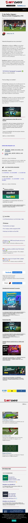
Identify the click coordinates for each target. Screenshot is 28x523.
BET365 (6, 154)
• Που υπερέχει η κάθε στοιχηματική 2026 (11, 228)
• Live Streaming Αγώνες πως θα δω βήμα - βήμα (13, 219)
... (18, 422)
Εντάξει (14, 520)
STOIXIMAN (7, 151)
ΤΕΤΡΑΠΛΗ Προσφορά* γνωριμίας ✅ (13, 71)
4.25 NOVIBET (16, 178)
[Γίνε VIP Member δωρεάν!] (11, 391)
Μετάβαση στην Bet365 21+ (9, 484)
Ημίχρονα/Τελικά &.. (7, 453)
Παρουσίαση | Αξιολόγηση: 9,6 (9, 481)
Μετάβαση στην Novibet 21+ (9, 501)
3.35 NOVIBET (14, 172)
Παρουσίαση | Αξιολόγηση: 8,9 (9, 498)
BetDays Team (10, 33)
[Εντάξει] (26, 518)
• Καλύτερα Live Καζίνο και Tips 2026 (10, 231)
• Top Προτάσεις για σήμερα (8, 225)
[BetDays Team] (4, 34)
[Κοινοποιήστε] (21, 391)
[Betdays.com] (14, 2)
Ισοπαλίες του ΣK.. (6, 435)
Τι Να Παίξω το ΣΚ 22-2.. (8, 419)
